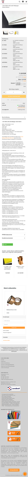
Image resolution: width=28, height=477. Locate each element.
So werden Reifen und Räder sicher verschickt (10, 402)
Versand (24, 80)
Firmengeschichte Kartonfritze (7, 394)
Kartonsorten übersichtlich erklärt (8, 398)
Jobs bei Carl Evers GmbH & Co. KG (8, 395)
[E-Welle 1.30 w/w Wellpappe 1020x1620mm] (14, 19)
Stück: (25, 86)
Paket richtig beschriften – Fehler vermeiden (10, 404)
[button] (7, 244)
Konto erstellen (6, 330)
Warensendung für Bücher (7, 397)
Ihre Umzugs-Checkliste (6, 396)
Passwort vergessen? (7, 332)
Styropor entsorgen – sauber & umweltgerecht (10, 403)
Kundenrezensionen (7, 238)
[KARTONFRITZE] (2, 1)
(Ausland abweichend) (21, 107)
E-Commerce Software (9, 475)
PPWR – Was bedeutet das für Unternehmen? (10, 405)
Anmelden (14, 327)
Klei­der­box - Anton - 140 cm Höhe (20, 267)
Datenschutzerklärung (5, 362)
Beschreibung (5, 117)
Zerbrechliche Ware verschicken (8, 400)
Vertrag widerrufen (14, 470)
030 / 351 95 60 (6, 376)
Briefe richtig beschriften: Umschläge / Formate (11, 401)
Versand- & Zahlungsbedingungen (7, 364)
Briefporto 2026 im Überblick (7, 399)
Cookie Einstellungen (5, 367)
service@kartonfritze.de (8, 379)
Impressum (3, 361)
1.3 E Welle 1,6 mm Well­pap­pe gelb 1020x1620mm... (7, 268)
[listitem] (14, 303)
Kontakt (2, 359)
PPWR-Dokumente (7, 234)
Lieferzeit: (4, 105)
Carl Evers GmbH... (6, 340)
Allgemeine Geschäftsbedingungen (8, 366)
